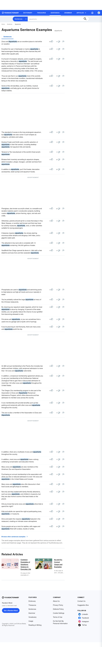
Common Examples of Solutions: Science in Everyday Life (26, 564)
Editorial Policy (58, 609)
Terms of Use (57, 617)
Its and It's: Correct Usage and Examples (58, 563)
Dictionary (32, 601)
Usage (30, 621)
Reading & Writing (34, 625)
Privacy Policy (58, 605)
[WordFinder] (99, 13)
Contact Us (81, 601)
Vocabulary (32, 617)
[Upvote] (52, 41)
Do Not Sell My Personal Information (60, 622)
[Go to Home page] (10, 13)
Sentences (18, 19)
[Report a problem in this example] (63, 41)
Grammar (31, 613)
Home (3, 24)
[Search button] (86, 19)
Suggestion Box (83, 605)
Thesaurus (32, 605)
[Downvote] (59, 41)
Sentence (9, 24)
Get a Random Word (11, 610)
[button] (92, 13)
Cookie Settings (58, 613)
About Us (56, 601)
